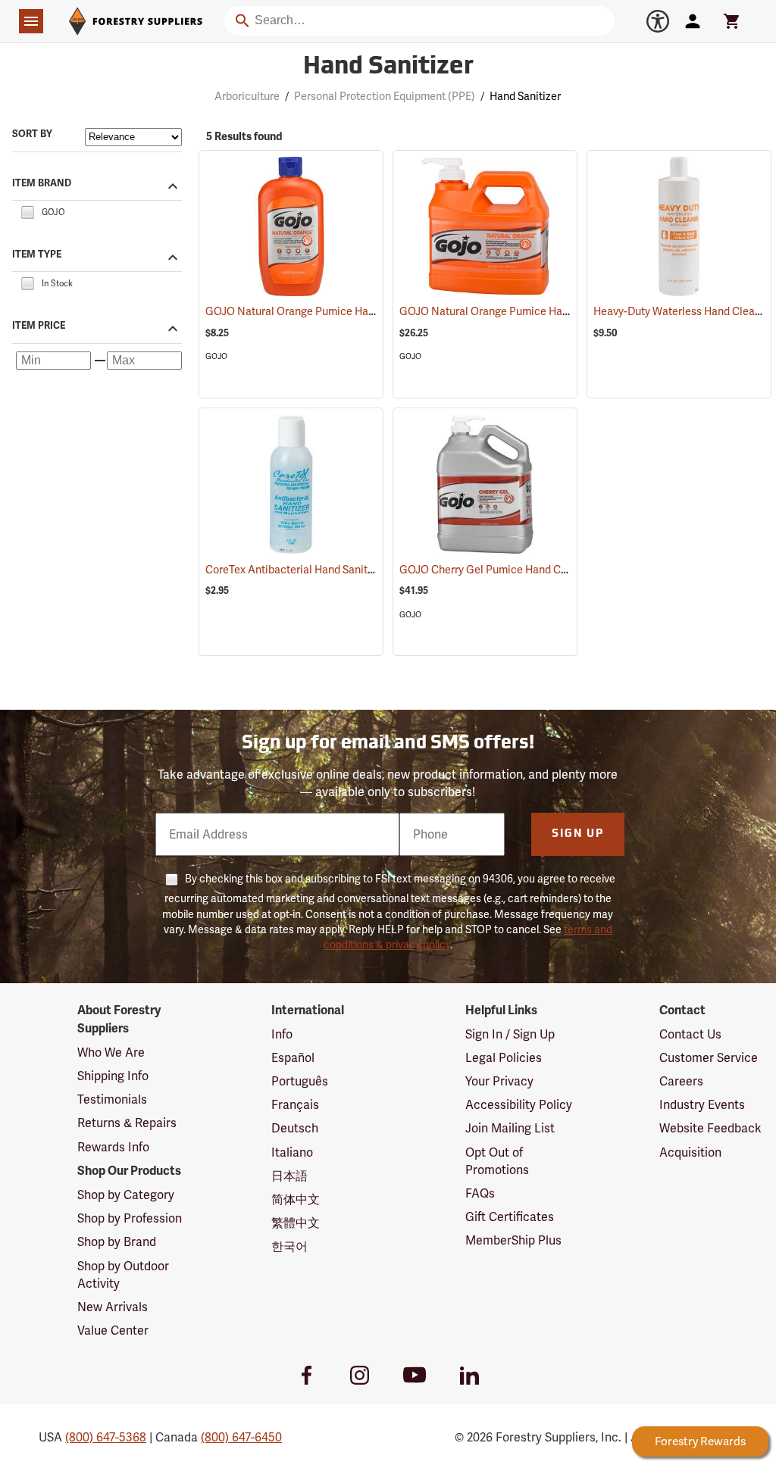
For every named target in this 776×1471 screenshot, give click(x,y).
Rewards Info (113, 1147)
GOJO (216, 356)
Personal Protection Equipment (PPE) (384, 96)
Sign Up (578, 834)
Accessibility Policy (518, 1105)
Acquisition (690, 1152)
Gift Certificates (509, 1217)
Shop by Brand (116, 1242)
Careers (681, 1081)
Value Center (113, 1330)
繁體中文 (295, 1223)
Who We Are (111, 1052)
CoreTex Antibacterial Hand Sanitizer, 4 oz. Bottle (343, 569)
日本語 (289, 1176)
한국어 (289, 1246)
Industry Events (702, 1105)
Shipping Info (113, 1076)
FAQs (480, 1193)
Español (292, 1058)
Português (299, 1081)
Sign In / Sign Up (510, 1034)
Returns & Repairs (127, 1123)
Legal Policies (503, 1058)
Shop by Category (125, 1195)
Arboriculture (247, 96)
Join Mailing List (510, 1128)
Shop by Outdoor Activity (123, 1274)
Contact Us (690, 1034)
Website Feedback (710, 1128)
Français (295, 1105)
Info (282, 1034)
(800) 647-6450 (241, 1437)
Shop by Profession (129, 1218)
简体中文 (295, 1199)
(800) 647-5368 (105, 1437)
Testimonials (112, 1099)
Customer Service (708, 1058)
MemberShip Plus (513, 1240)
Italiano (292, 1152)
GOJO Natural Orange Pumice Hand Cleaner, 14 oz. (347, 311)
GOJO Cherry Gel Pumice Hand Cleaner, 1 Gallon (536, 569)
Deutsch (294, 1128)
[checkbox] (27, 211)
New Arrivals (112, 1307)
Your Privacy (499, 1081)
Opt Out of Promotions (497, 1161)
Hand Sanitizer (388, 67)
